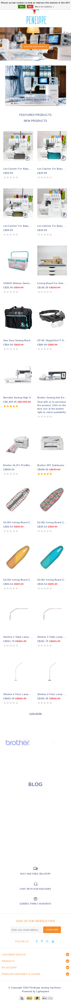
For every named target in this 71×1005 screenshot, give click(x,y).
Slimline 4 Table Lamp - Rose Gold (52, 637)
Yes (22, 7)
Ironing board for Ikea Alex (52, 283)
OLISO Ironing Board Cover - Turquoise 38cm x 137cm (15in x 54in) (52, 579)
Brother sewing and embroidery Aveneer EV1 (52, 397)
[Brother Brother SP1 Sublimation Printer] (52, 442)
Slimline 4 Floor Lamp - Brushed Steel (18, 694)
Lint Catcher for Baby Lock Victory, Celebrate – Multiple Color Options (52, 226)
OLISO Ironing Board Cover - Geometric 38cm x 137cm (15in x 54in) (18, 522)
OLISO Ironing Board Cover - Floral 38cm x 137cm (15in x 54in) (52, 522)
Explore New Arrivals (35, 46)
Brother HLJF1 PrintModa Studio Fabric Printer (18, 465)
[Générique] (53, 742)
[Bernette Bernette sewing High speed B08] (18, 375)
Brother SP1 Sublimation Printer (52, 465)
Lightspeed (42, 991)
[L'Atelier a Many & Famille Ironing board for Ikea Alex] (52, 260)
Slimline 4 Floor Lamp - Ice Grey (52, 694)
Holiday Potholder (18, 849)
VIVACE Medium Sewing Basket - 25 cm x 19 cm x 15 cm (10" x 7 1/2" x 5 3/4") (18, 283)
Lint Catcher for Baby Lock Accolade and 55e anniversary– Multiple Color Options (52, 168)
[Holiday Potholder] (35, 823)
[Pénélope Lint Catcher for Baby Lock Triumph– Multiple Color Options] (18, 203)
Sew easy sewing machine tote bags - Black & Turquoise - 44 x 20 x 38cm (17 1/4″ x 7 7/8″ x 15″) (18, 340)
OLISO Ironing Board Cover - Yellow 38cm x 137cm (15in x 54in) (18, 579)
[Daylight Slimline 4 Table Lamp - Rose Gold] (52, 614)
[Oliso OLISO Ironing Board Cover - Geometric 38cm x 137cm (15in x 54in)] (18, 500)
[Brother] (17, 742)
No (30, 7)
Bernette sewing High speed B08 (18, 397)
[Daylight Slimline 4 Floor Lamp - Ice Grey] (52, 671)
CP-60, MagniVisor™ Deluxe (52, 340)
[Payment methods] (21, 998)
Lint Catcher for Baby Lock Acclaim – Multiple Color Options (18, 168)
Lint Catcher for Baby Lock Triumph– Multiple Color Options (18, 226)
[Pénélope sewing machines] (36, 13)
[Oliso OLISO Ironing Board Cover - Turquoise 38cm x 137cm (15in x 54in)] (52, 557)
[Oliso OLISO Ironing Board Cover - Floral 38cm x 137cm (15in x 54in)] (52, 500)
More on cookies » (44, 7)
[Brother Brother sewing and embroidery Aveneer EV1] (52, 375)
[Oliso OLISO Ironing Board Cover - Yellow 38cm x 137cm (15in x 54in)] (18, 557)
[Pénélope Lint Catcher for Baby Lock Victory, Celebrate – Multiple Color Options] (52, 203)
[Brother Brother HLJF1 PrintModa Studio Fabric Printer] (18, 442)
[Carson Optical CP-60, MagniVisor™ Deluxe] (52, 318)
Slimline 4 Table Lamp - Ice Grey (18, 637)
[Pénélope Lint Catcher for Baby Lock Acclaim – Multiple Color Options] (18, 146)
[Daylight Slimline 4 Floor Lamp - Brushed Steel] (18, 671)
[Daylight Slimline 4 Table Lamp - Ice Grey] (18, 614)
